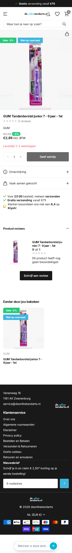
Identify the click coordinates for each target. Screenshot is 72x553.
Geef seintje (48, 156)
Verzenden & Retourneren (20, 446)
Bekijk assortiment (5, 13)
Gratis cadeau (12, 451)
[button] (65, 34)
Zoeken (64, 24)
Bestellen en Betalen (16, 441)
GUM (6, 128)
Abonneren (64, 483)
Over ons (9, 419)
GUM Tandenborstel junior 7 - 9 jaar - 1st (47, 243)
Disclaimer (10, 430)
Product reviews (14, 228)
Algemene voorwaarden (18, 424)
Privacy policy (12, 435)
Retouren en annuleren (18, 457)
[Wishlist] (57, 14)
